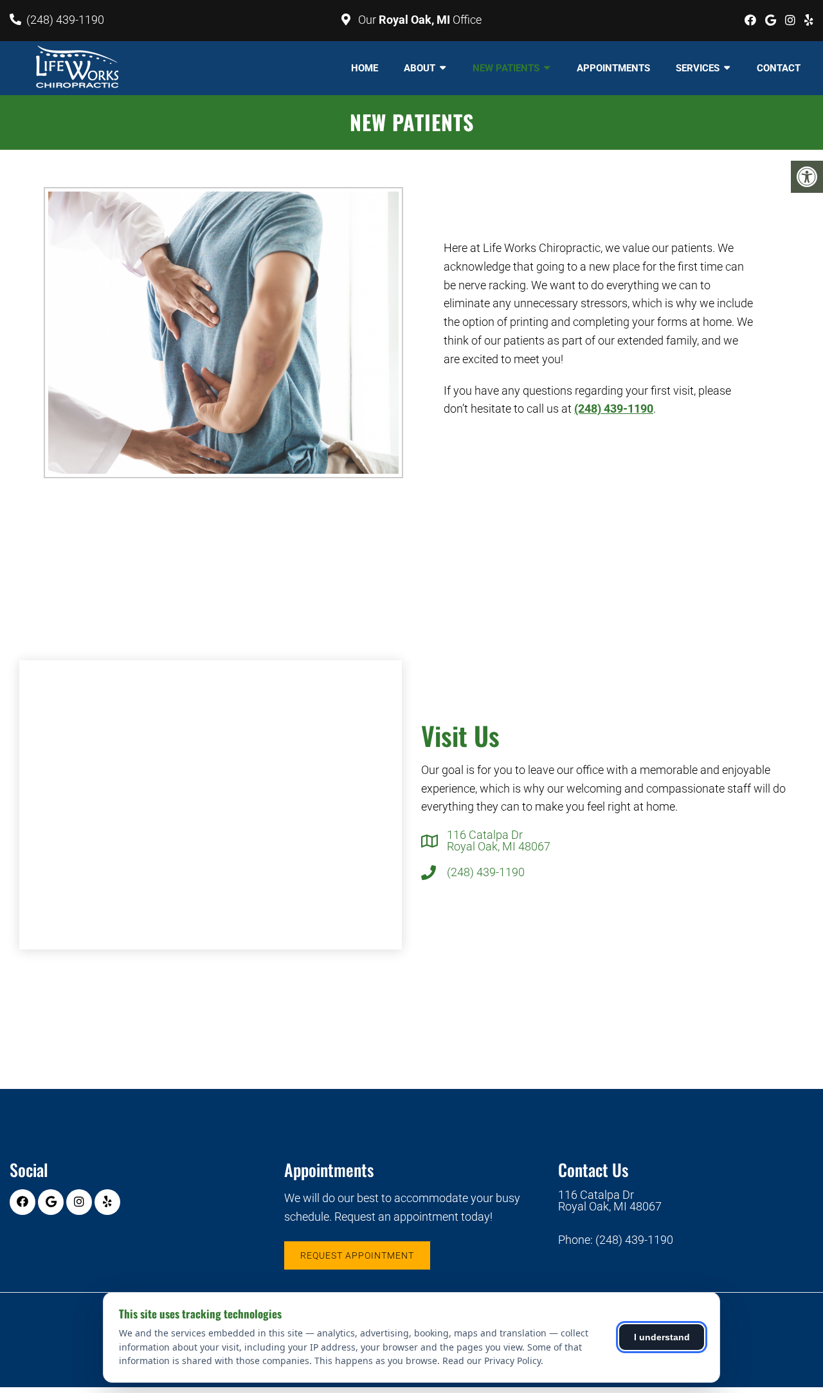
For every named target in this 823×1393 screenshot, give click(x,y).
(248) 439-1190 (65, 19)
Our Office (419, 19)
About (419, 68)
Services (697, 68)
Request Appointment (357, 1255)
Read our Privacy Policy (491, 1360)
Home (364, 68)
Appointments (613, 68)
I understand (662, 1337)
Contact (778, 68)
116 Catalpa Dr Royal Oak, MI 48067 (498, 840)
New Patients (506, 68)
